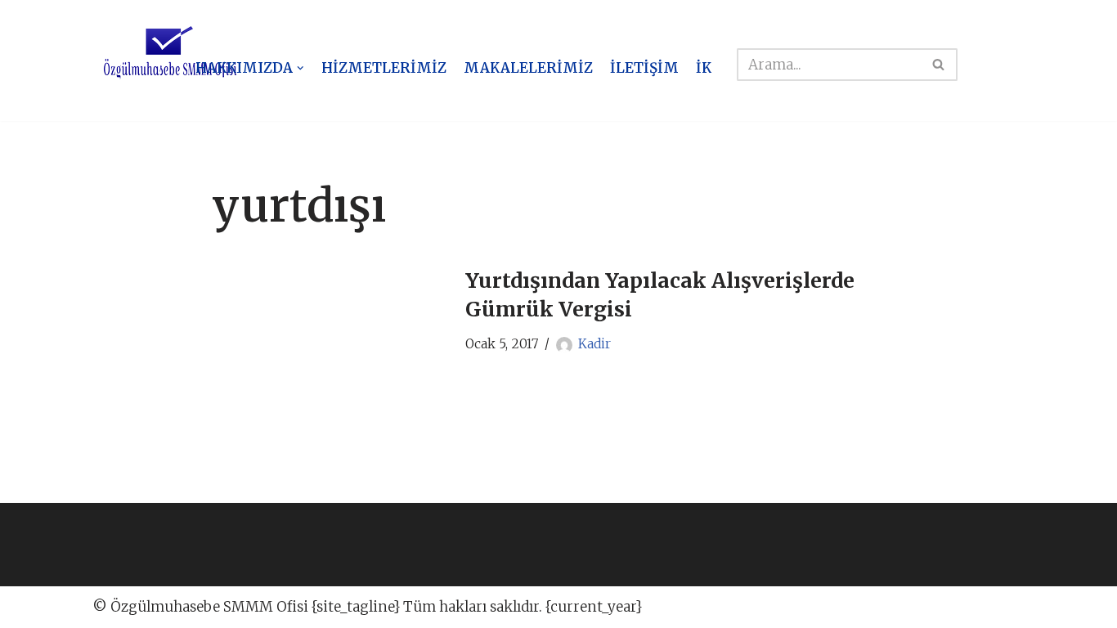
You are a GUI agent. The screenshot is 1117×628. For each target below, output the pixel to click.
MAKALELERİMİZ (528, 68)
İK (703, 68)
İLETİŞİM (644, 68)
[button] (300, 68)
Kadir (594, 344)
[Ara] (939, 64)
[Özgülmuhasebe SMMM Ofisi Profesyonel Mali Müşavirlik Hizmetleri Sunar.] (170, 53)
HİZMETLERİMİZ (383, 68)
